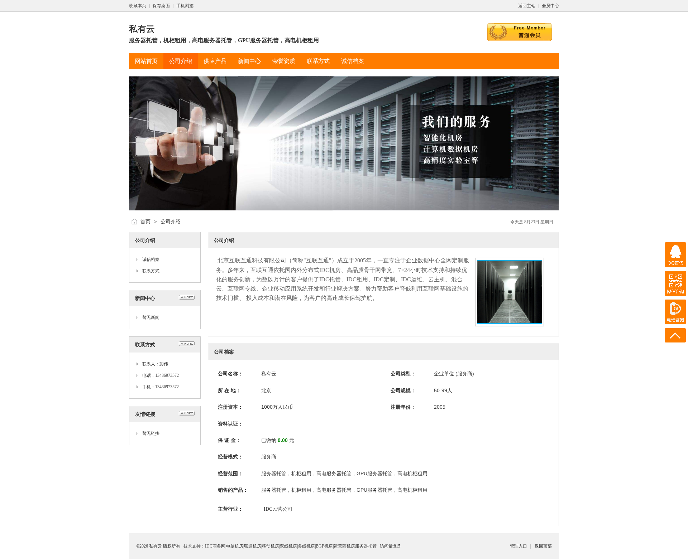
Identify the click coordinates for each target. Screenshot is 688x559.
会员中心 (550, 5)
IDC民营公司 (278, 509)
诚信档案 (150, 259)
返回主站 (526, 5)
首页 (145, 221)
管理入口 (518, 546)
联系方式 (150, 270)
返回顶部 (543, 546)
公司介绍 (171, 221)
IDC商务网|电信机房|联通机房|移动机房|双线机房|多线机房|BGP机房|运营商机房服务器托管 (291, 546)
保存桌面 (161, 5)
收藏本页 (137, 5)
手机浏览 (185, 5)
